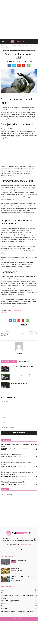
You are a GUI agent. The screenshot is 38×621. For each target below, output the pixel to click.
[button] (35, 41)
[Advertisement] (19, 19)
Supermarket (6, 50)
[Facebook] (16, 549)
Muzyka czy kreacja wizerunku (18, 560)
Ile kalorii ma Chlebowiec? (29, 334)
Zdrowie (3, 448)
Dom (2, 456)
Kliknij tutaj (4, 312)
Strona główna (4, 45)
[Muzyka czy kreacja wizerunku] (5, 562)
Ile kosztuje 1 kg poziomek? (20, 375)
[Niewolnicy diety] (5, 571)
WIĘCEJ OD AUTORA (24, 362)
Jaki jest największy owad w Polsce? (9, 335)
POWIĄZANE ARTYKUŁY (9, 362)
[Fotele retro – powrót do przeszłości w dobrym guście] (5, 579)
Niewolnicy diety (15, 568)
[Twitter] (21, 549)
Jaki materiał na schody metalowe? (11, 454)
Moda (2, 603)
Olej (2, 606)
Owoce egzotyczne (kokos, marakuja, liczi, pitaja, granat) (17, 611)
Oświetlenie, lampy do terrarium (10, 601)
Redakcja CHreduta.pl (12, 448)
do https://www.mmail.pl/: (17, 310)
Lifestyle (13, 562)
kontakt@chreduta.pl (25, 544)
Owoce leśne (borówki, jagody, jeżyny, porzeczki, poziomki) (22, 50)
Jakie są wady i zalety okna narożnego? (12, 482)
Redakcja (11, 61)
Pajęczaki (4, 608)
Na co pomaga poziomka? (19, 383)
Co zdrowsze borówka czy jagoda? (22, 366)
